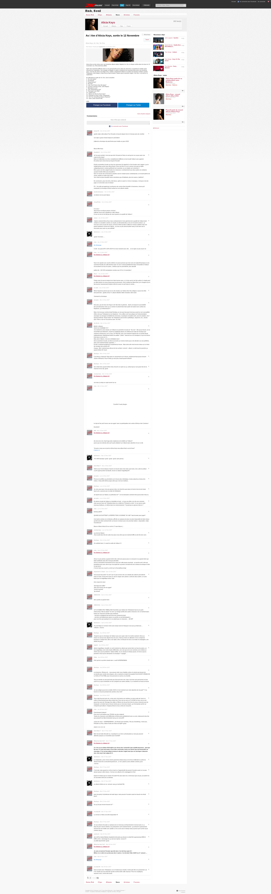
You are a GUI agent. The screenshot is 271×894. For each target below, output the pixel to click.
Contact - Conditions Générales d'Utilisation (95, 891)
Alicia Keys (108, 22)
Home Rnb (90, 15)
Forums (137, 15)
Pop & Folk (115, 5)
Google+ (119, 891)
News (118, 15)
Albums (109, 15)
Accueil (107, 5)
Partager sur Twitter (133, 105)
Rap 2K (128, 5)
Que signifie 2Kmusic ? (119, 890)
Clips (100, 15)
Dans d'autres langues (143, 114)
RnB (122, 5)
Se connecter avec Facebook (247, 1)
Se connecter (261, 1)
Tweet (147, 39)
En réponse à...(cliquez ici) (101, 254)
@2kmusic (156, 128)
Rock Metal (136, 5)
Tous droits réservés (107, 890)
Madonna (174, 85)
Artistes (127, 15)
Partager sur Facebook (102, 105)
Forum (129, 26)
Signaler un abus (111, 891)
